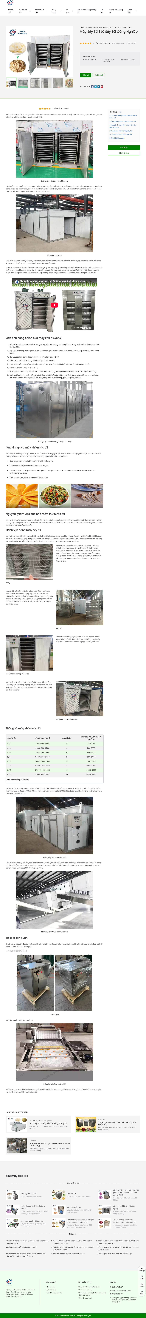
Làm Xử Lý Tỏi (39, 11)
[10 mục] (69, 83)
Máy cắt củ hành (85, 1290)
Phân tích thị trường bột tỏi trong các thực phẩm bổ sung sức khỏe (73, 1248)
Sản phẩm (100, 27)
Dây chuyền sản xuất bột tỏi (89, 1287)
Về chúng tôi (23, 11)
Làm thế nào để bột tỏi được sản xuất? (68, 1253)
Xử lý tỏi (92, 27)
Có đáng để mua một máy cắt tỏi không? (115, 1253)
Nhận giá (85, 75)
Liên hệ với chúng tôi (115, 11)
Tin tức (102, 11)
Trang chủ (10, 11)
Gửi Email (99, 75)
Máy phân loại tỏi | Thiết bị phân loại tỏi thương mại (92, 1294)
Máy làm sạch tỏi (85, 1298)
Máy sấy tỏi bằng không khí (86, 11)
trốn (120, 112)
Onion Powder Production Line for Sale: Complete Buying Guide (27, 1242)
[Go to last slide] (9, 83)
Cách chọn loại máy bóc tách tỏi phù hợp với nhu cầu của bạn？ (118, 1248)
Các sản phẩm (46, 1120)
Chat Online (124, 153)
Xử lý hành (54, 11)
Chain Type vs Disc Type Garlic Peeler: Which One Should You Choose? (118, 1242)
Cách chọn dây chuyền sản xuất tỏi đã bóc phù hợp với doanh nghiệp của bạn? (26, 1254)
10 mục (68, 11)
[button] (11, 83)
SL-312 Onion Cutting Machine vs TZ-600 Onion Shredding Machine (72, 1242)
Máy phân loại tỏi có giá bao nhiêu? (21, 1247)
